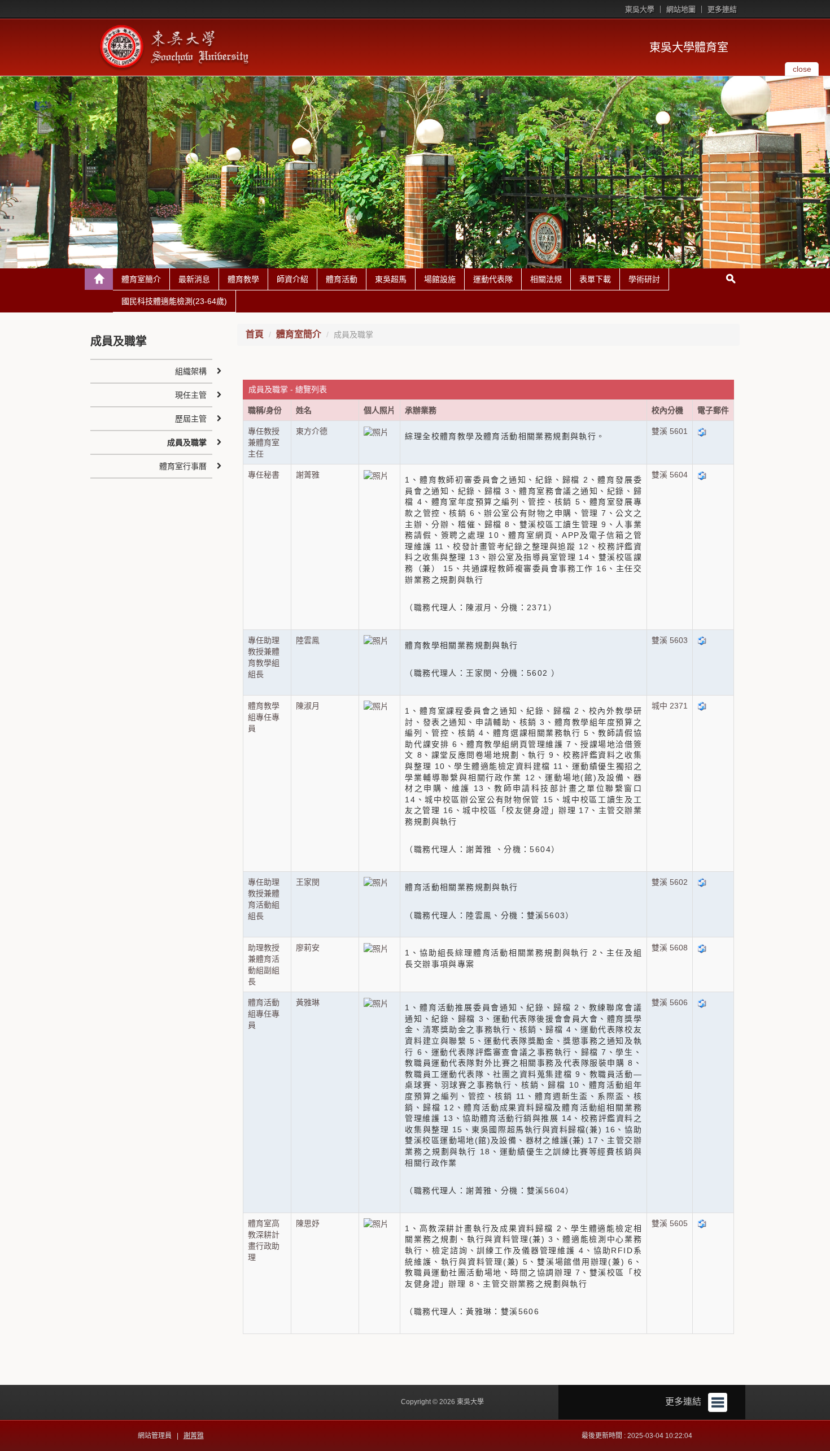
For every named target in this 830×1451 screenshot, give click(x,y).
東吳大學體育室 (688, 47)
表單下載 (595, 279)
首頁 (255, 334)
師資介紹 (292, 279)
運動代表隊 (493, 279)
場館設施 (440, 279)
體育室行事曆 (183, 466)
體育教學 (243, 279)
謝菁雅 (194, 1436)
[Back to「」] (99, 279)
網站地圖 (681, 9)
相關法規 (546, 279)
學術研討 (644, 279)
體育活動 (341, 279)
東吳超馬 (391, 279)
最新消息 (194, 279)
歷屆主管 (191, 418)
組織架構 (191, 371)
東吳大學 (639, 9)
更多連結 (722, 9)
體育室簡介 (141, 279)
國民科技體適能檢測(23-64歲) (174, 301)
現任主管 (191, 394)
